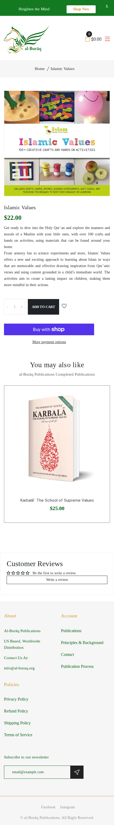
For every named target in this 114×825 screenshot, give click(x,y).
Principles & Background (82, 642)
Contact (67, 654)
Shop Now (81, 9)
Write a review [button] (57, 580)
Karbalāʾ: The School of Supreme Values (57, 500)
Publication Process (77, 666)
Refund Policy (16, 711)
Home (40, 69)
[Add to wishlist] (64, 306)
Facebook (48, 807)
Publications (71, 630)
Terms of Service (18, 735)
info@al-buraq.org (19, 668)
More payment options (49, 342)
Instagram (67, 807)
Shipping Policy (17, 723)
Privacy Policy (16, 699)
